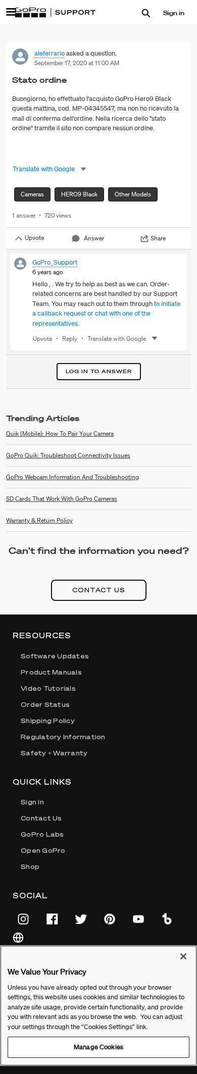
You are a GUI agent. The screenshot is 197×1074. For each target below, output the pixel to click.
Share (158, 238)
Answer (94, 238)
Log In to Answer (99, 371)
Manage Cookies (98, 1047)
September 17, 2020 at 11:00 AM (76, 63)
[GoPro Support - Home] (55, 13)
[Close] (183, 956)
